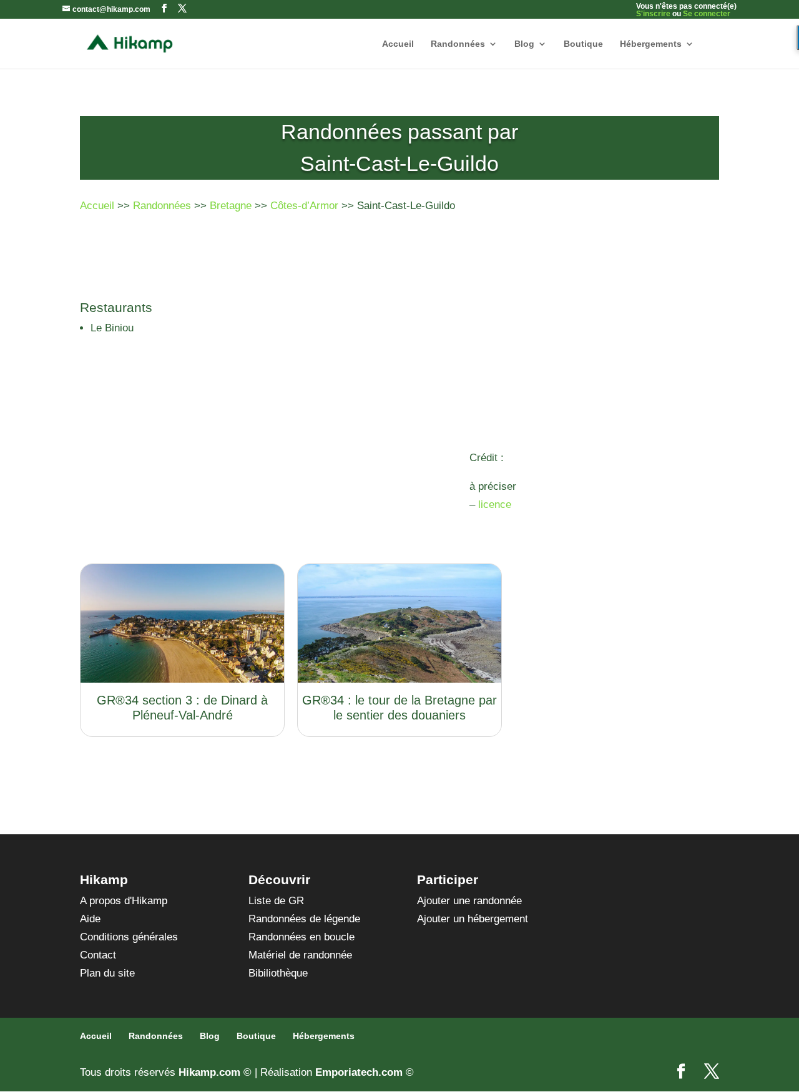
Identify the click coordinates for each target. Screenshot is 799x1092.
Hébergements (651, 44)
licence (494, 504)
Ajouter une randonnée (469, 901)
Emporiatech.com (359, 1072)
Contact (98, 955)
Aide (90, 919)
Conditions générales (129, 937)
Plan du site (107, 973)
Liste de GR (276, 901)
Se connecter (706, 13)
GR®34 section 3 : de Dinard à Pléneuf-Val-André (182, 707)
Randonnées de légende (304, 919)
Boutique (583, 44)
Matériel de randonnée (300, 955)
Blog (524, 44)
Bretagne (231, 206)
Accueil (398, 44)
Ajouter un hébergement (472, 919)
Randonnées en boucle (301, 937)
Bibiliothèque (278, 973)
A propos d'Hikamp (123, 901)
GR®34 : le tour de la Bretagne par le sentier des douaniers (399, 707)
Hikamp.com (209, 1072)
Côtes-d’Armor (304, 206)
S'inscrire (653, 13)
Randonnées (458, 44)
